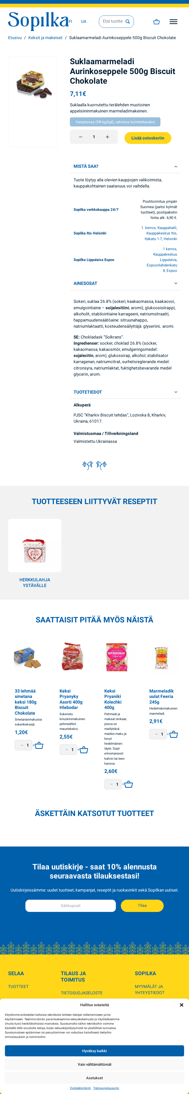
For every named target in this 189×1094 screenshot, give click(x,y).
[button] (181, 1004)
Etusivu (15, 37)
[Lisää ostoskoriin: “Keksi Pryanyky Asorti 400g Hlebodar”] (82, 749)
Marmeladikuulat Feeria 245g (161, 697)
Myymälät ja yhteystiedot (149, 989)
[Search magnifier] (127, 21)
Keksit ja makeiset (45, 37)
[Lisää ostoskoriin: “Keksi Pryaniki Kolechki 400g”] (127, 784)
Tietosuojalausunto (106, 1088)
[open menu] (173, 21)
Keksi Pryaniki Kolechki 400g (113, 699)
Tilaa (142, 905)
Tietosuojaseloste (82, 992)
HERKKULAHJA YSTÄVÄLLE (34, 582)
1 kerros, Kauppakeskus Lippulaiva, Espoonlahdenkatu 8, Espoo (162, 260)
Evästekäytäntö (80, 1088)
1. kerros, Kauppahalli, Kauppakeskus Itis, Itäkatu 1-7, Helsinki (159, 233)
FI (70, 21)
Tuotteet (18, 986)
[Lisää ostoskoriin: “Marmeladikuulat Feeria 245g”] (172, 734)
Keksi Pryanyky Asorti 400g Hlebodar (71, 699)
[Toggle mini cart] (156, 21)
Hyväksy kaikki (94, 1051)
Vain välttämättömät (94, 1064)
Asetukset (94, 1078)
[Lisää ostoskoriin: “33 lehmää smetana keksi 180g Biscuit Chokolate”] (37, 745)
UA (83, 21)
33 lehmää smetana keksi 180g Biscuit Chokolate (25, 702)
